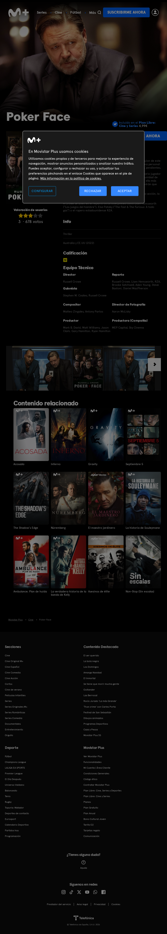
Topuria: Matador (14, 807)
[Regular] (30, 215)
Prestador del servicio (59, 904)
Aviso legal (82, 904)
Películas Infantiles (15, 695)
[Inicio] (18, 12)
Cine (58, 12)
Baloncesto (11, 790)
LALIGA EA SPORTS (15, 767)
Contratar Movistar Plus (96, 784)
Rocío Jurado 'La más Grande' (100, 701)
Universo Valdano (14, 784)
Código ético (90, 779)
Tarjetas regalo (92, 830)
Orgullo (9, 735)
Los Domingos (91, 666)
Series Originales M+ (16, 706)
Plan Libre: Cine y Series (97, 796)
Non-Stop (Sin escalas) (140, 591)
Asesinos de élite (99, 591)
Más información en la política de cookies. (70, 178)
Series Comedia (13, 718)
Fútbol (75, 12)
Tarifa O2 (89, 824)
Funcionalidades (92, 762)
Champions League (15, 762)
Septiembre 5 (134, 464)
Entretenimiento (14, 729)
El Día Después (13, 779)
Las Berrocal (90, 695)
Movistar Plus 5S (92, 735)
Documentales (13, 723)
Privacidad (99, 904)
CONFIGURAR (42, 191)
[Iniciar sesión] (155, 12)
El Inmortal (90, 678)
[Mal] (25, 215)
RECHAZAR (92, 191)
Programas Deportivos (96, 723)
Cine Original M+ (14, 661)
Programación (13, 836)
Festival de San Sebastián (97, 712)
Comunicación (91, 836)
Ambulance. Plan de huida (30, 591)
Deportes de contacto (17, 813)
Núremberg (58, 527)
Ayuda (83, 867)
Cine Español (12, 666)
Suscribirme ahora (126, 12)
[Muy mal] (21, 215)
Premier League (14, 773)
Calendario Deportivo (17, 824)
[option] (42, 368)
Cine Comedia (13, 672)
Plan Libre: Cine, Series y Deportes (102, 790)
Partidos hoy (12, 830)
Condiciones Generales (96, 773)
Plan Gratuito (91, 807)
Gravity (92, 464)
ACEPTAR (125, 191)
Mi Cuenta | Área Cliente (97, 767)
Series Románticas (15, 712)
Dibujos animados (93, 718)
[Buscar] (99, 12)
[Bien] (35, 215)
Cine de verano (13, 689)
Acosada (18, 464)
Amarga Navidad (93, 672)
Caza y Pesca (91, 729)
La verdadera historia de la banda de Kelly (68, 593)
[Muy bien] (40, 215)
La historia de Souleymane (143, 527)
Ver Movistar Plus (93, 756)
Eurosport (10, 819)
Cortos (8, 684)
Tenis (7, 796)
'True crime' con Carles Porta (100, 706)
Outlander (89, 689)
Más (92, 13)
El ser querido (91, 655)
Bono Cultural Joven (95, 819)
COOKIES (115, 904)
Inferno (55, 464)
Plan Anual (89, 813)
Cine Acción (11, 678)
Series (42, 12)
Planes (87, 802)
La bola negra (91, 661)
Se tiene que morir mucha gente (101, 684)
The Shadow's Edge (25, 527)
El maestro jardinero (101, 527)
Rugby (8, 802)
